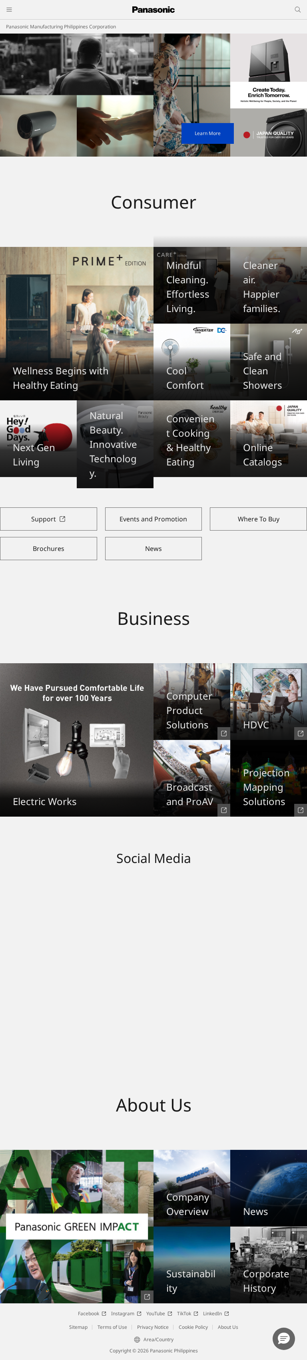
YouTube (155, 1313)
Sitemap (78, 1327)
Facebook (88, 1313)
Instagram (122, 1313)
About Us (228, 1327)
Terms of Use (112, 1327)
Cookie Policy (193, 1327)
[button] (284, 1339)
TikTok (184, 1313)
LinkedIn (212, 1313)
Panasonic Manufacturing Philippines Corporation (61, 26)
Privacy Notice (153, 1327)
